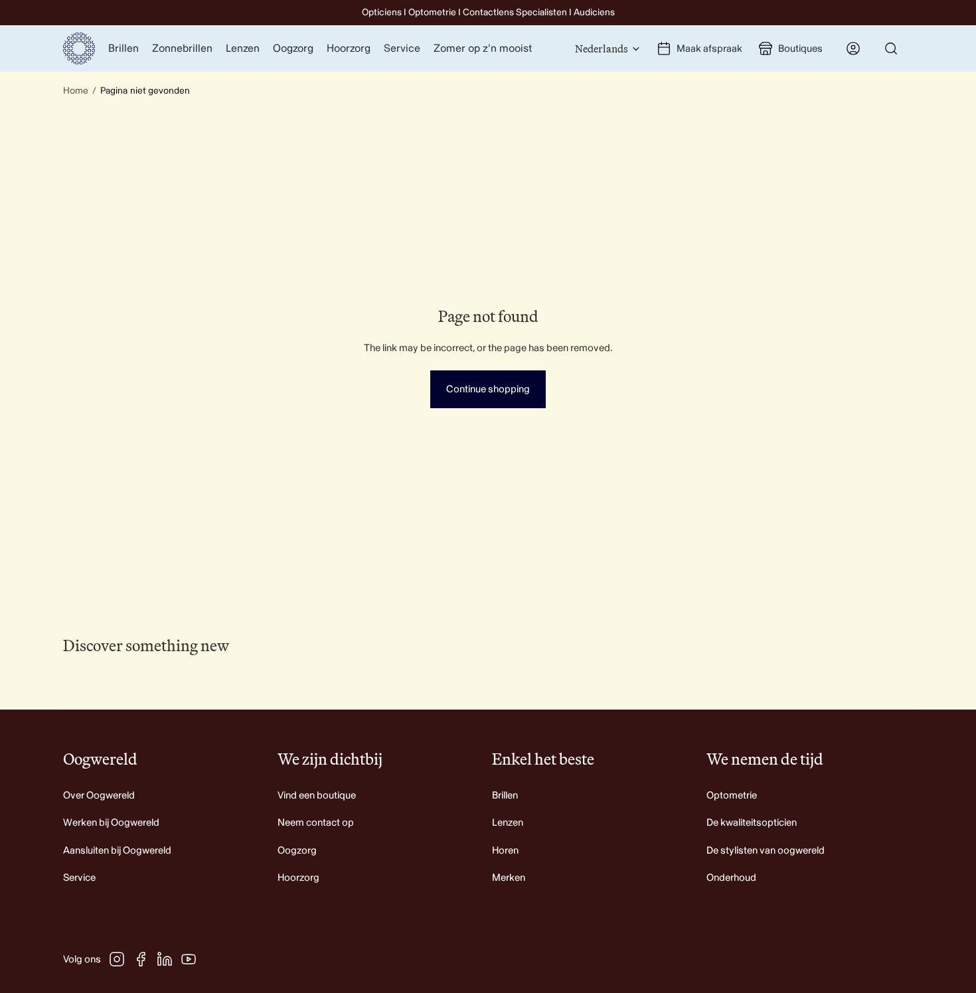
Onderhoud (731, 878)
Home (75, 90)
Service (79, 878)
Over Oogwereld (99, 795)
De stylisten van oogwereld (765, 850)
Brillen (505, 795)
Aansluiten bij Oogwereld (117, 850)
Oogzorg (297, 850)
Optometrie (731, 795)
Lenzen (507, 822)
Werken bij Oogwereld (111, 822)
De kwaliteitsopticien (751, 822)
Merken (508, 878)
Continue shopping (488, 389)
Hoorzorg (298, 878)
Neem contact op (316, 822)
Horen (505, 850)
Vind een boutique (317, 795)
